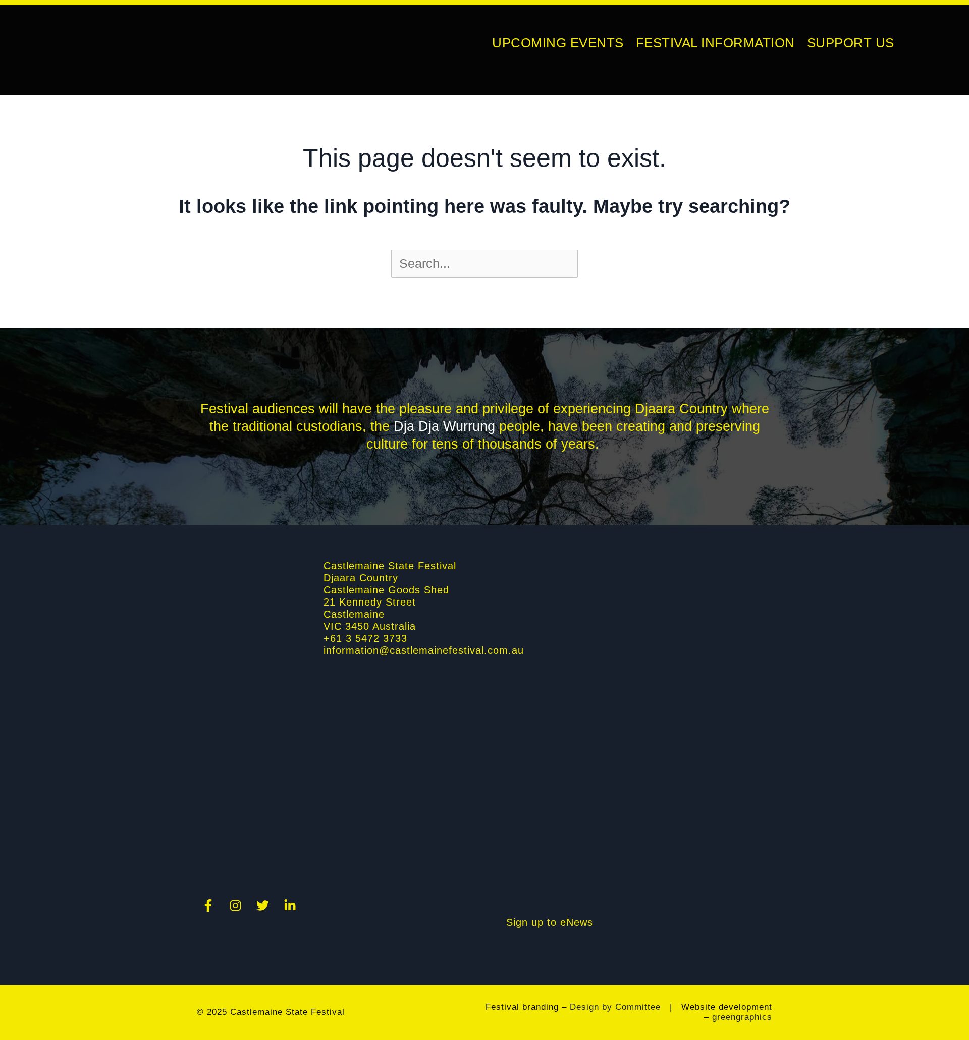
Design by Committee (615, 1007)
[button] (900, 42)
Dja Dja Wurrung (444, 426)
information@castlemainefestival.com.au (424, 650)
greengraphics (742, 1017)
